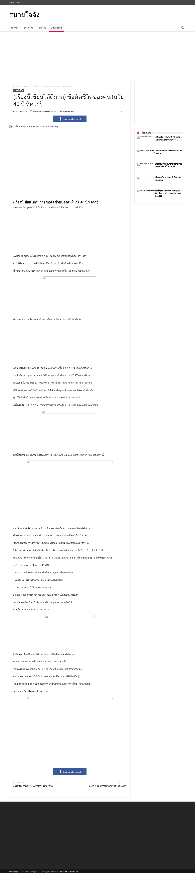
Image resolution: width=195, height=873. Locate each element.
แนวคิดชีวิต (25, 86)
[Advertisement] (97, 56)
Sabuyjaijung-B (21, 111)
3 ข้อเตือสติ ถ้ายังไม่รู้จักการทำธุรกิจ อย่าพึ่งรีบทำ (33, 784)
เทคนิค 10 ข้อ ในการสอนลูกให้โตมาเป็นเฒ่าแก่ (107, 784)
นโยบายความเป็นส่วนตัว (69, 871)
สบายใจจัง (24, 14)
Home (15, 86)
